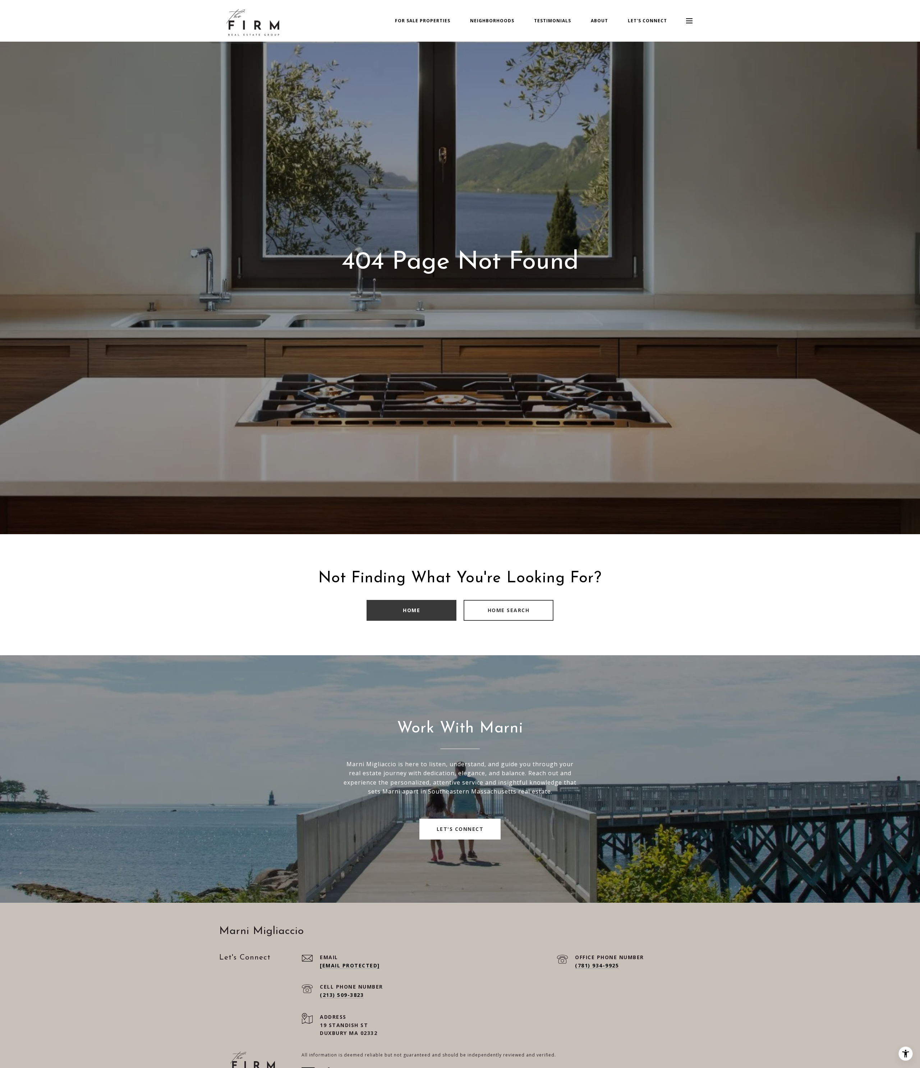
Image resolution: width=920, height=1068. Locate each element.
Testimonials (552, 21)
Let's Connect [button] (460, 829)
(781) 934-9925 (597, 965)
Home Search (509, 610)
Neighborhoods (492, 21)
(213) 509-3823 (342, 994)
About (599, 21)
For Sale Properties (422, 21)
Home (411, 610)
